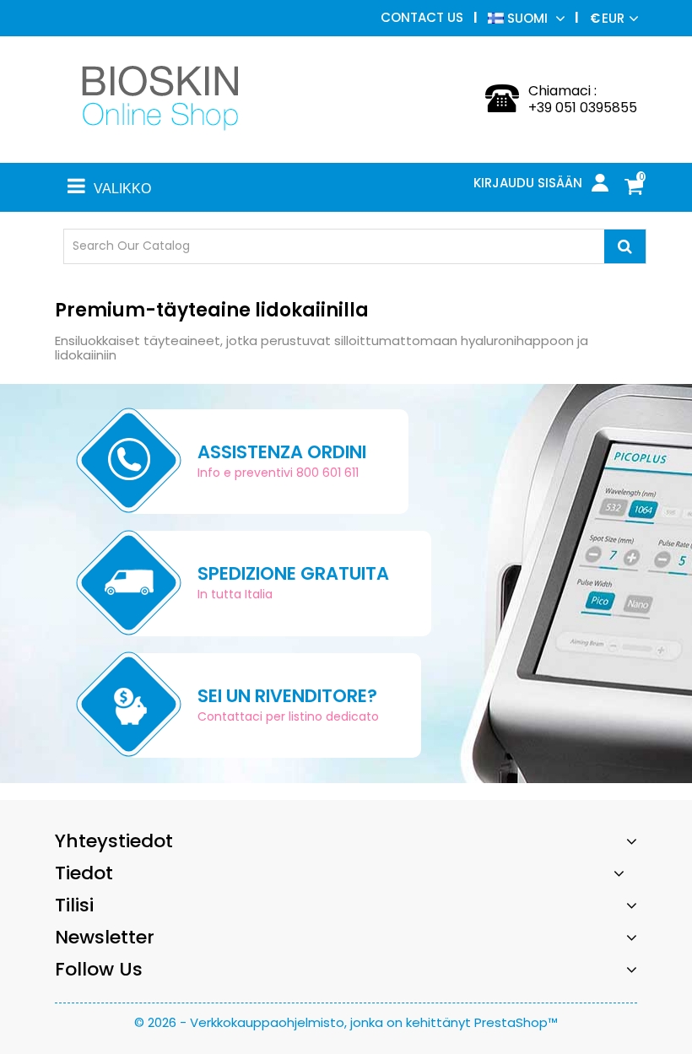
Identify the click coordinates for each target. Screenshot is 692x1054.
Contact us (422, 17)
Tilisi (74, 905)
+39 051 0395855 (582, 107)
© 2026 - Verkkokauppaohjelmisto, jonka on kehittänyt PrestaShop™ (346, 1022)
